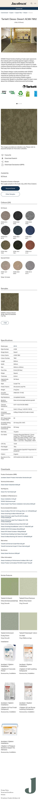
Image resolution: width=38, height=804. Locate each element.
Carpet (11, 12)
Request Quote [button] (10, 188)
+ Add (5, 323)
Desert (25, 12)
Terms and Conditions (7, 792)
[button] (19, 158)
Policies (3, 794)
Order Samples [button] (10, 194)
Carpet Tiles (18, 12)
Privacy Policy (5, 790)
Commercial (4, 12)
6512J (15, 346)
